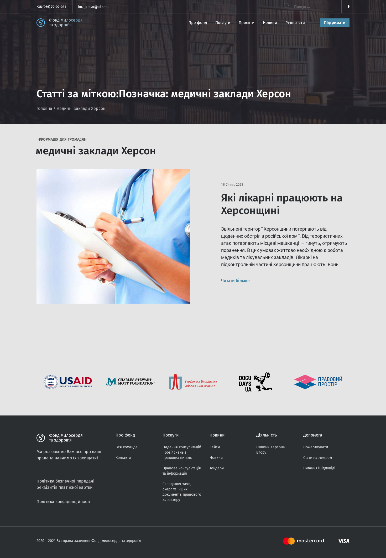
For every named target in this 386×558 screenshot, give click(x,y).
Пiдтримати (334, 22)
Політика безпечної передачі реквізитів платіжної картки (65, 484)
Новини (270, 22)
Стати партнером (317, 457)
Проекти (246, 22)
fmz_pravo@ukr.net (93, 7)
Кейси (215, 447)
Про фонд (198, 22)
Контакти (123, 457)
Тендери (217, 468)
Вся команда (127, 447)
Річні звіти (295, 22)
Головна (44, 108)
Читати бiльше (235, 280)
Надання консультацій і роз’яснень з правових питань (182, 452)
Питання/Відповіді (319, 468)
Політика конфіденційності (63, 501)
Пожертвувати (315, 447)
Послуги (222, 22)
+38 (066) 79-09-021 (51, 7)
